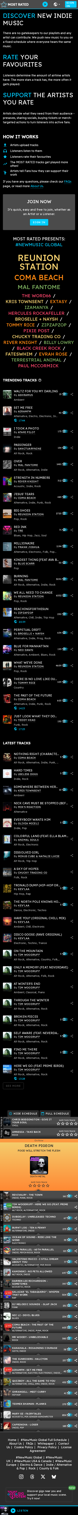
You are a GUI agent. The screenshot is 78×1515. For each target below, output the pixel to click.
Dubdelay (19, 1216)
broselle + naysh (36, 319)
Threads (32, 1476)
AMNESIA (18, 1131)
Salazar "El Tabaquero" (29, 1291)
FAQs (67, 181)
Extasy (59, 301)
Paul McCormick (38, 365)
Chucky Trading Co (36, 336)
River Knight (20, 342)
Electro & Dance (31, 1464)
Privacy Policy (47, 1447)
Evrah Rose (54, 354)
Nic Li (16, 1315)
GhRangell (20, 1391)
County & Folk (49, 1468)
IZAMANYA (36, 307)
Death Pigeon (39, 1145)
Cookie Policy (23, 1447)
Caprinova (20, 1424)
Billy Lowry (59, 342)
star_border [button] (58, 1123)
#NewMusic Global (29, 1457)
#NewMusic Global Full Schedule (44, 1440)
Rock (32, 1468)
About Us (36, 186)
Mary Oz (17, 1413)
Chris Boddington (25, 1119)
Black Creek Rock (39, 348)
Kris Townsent (25, 301)
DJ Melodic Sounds (26, 1304)
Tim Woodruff (22, 1204)
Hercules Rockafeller (36, 313)
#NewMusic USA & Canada (33, 1461)
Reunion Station (39, 262)
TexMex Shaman (23, 1403)
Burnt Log (19, 1227)
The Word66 (36, 295)
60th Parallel (22, 1249)
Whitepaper (46, 1443)
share (71, 394)
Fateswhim (18, 354)
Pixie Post (37, 330)
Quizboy (18, 1380)
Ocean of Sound (23, 1237)
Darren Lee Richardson (29, 1280)
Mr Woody (19, 1336)
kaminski (19, 1271)
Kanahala (19, 1347)
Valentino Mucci (24, 1258)
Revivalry (19, 1194)
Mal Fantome (39, 287)
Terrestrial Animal (36, 360)
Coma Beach (39, 277)
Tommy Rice (20, 325)
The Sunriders (22, 1358)
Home (12, 1440)
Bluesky (54, 1476)
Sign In (70, 4)
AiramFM (18, 1369)
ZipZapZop (54, 325)
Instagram (21, 1476)
